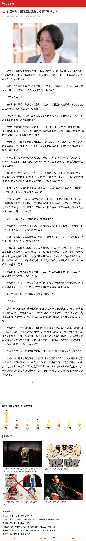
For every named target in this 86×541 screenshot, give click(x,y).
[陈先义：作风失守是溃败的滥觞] (63, 454)
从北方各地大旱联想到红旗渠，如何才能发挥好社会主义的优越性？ (29, 527)
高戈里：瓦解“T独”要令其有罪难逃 (16, 523)
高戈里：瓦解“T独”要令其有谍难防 (16, 534)
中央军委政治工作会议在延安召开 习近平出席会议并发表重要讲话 (29, 530)
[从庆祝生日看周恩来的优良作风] (63, 487)
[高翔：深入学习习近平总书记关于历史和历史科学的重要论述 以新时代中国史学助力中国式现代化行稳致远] (22, 454)
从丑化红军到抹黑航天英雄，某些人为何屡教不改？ (21, 503)
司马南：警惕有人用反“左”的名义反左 (17, 516)
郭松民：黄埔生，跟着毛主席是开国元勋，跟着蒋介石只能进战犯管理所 (31, 520)
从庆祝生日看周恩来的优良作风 (56, 502)
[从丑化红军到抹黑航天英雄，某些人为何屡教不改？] (22, 487)
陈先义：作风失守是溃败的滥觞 (56, 469)
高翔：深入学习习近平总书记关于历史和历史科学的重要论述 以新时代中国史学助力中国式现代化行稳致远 (22, 470)
